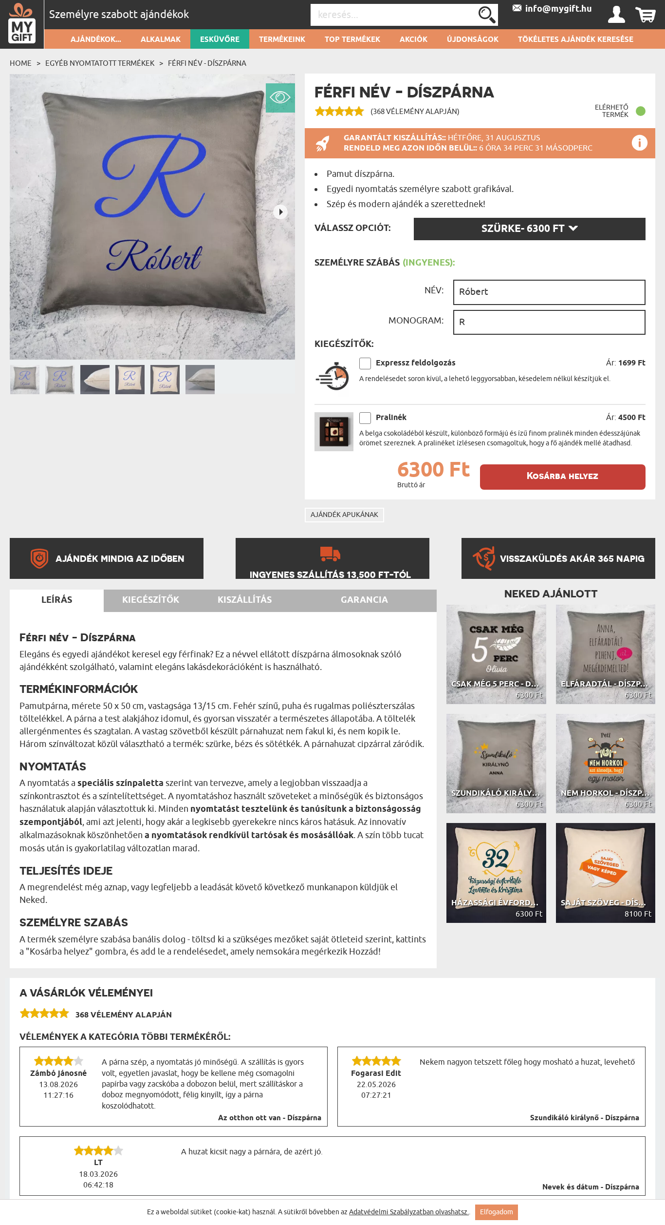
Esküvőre (220, 40)
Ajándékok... (96, 40)
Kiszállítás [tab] (245, 600)
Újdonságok (473, 40)
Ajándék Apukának (344, 515)
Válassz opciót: (352, 228)
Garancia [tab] (364, 600)
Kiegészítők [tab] (150, 600)
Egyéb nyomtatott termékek (99, 63)
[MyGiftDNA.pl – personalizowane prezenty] (22, 24)
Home (21, 63)
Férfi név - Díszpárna (207, 63)
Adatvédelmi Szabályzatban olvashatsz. (409, 1212)
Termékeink (282, 40)
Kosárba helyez (562, 475)
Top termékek (352, 40)
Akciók (413, 40)
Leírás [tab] (56, 600)
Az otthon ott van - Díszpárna (269, 1118)
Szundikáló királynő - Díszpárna (584, 1118)
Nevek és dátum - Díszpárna (590, 1187)
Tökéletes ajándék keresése (575, 40)
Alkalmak (161, 40)
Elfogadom (496, 1212)
